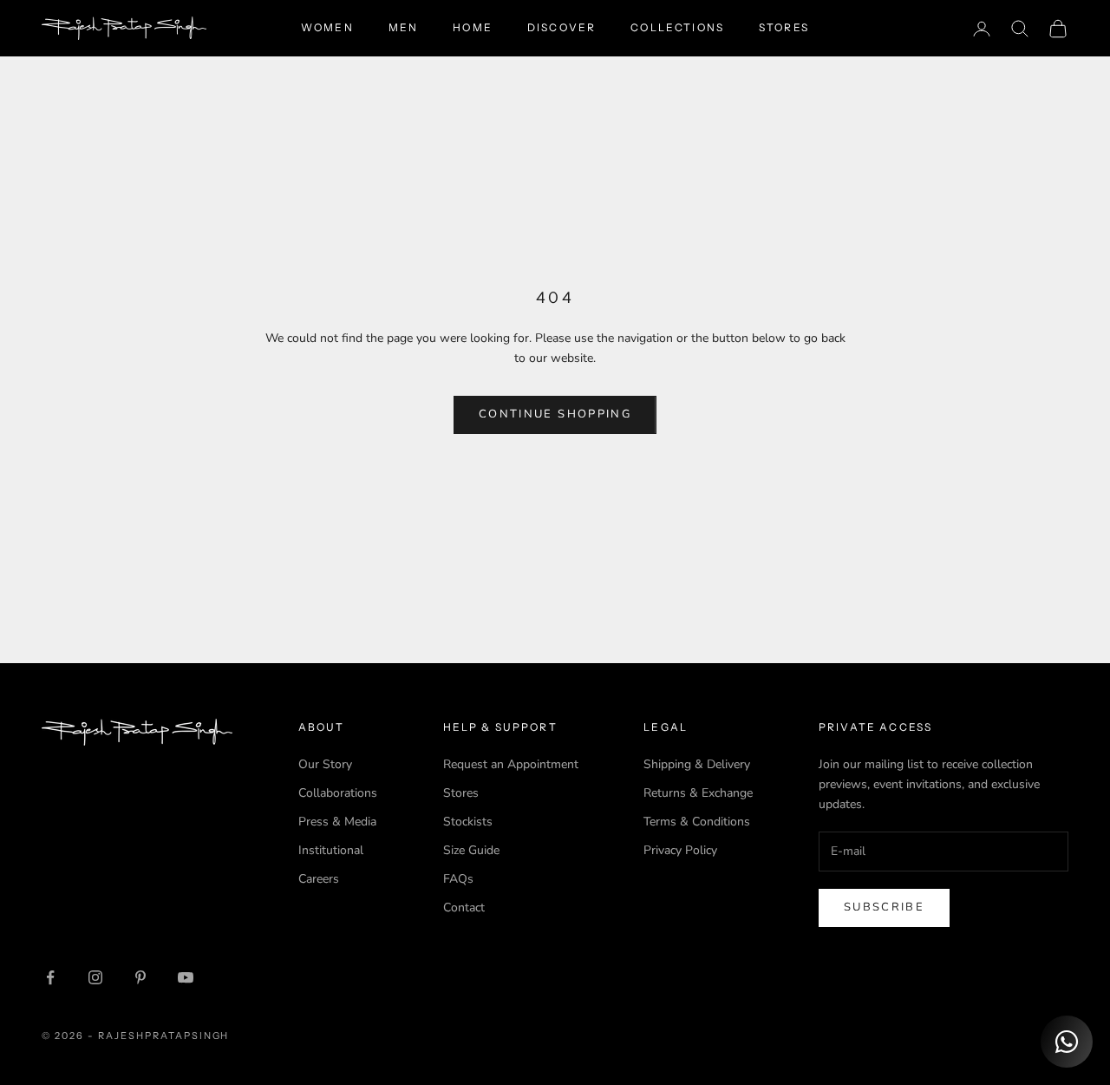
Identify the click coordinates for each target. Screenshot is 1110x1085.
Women (327, 27)
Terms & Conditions (696, 821)
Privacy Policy (680, 850)
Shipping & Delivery (696, 764)
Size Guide (471, 850)
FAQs (458, 879)
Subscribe (884, 907)
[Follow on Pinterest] (140, 977)
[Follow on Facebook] (50, 977)
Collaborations (337, 793)
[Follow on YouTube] (185, 977)
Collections (677, 27)
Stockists (468, 821)
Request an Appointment (510, 764)
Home (473, 27)
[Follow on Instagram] (95, 977)
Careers (318, 879)
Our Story (325, 764)
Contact (464, 907)
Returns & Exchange (698, 793)
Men (403, 27)
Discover (561, 27)
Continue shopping (555, 414)
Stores (784, 27)
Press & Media (337, 821)
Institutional (330, 850)
